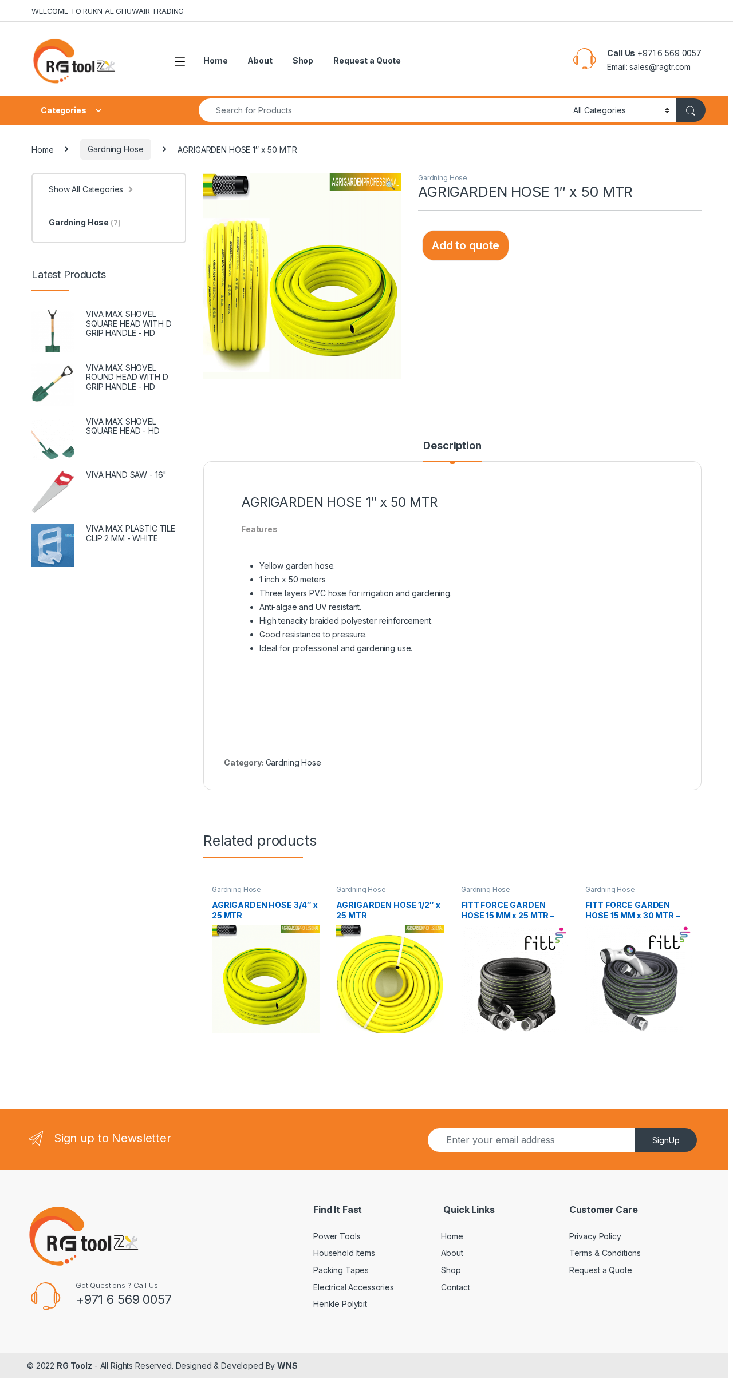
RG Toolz (74, 1365)
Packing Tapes (341, 1270)
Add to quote (465, 245)
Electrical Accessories (353, 1287)
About (259, 60)
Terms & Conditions (605, 1253)
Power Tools (336, 1236)
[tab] (452, 451)
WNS (287, 1365)
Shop (303, 60)
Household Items (344, 1253)
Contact (455, 1287)
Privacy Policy (595, 1236)
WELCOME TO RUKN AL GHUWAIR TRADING (107, 10)
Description (452, 446)
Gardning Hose (115, 149)
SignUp (666, 1140)
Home (215, 60)
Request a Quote (367, 60)
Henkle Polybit (340, 1304)
